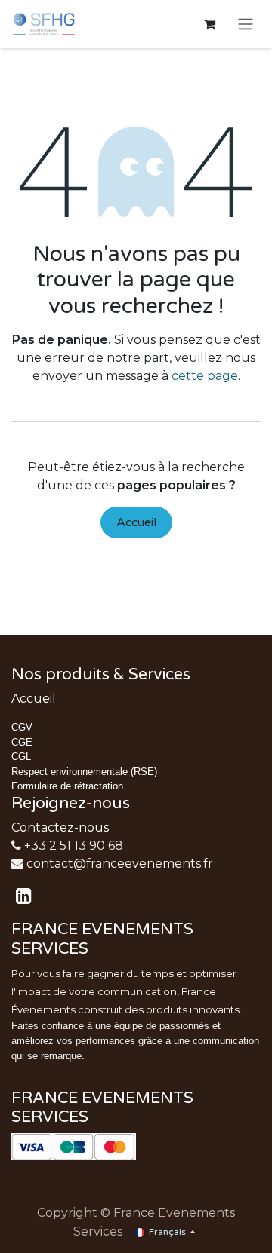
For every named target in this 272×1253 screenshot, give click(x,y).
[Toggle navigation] (245, 24)
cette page (205, 376)
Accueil (136, 522)
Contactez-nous (60, 827)
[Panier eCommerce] (209, 24)
